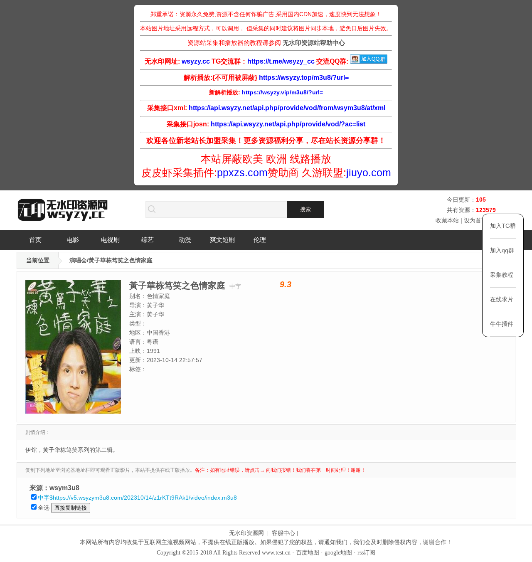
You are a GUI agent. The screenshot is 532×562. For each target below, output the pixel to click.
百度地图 (307, 553)
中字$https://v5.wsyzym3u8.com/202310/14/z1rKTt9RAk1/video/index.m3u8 (137, 497)
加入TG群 (503, 225)
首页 (35, 239)
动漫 (185, 239)
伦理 (260, 239)
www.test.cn (276, 553)
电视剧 (110, 239)
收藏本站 (447, 220)
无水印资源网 (246, 533)
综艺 (147, 239)
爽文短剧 (222, 239)
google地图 (338, 553)
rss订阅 (366, 553)
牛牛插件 (501, 323)
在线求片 (501, 299)
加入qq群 (502, 250)
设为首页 (475, 220)
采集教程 (501, 274)
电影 (72, 239)
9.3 (285, 284)
